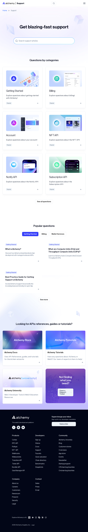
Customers (16, 490)
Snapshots (39, 467)
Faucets (38, 453)
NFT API (15, 450)
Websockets (16, 457)
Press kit (15, 497)
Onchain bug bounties (66, 470)
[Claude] (42, 517)
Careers (15, 487)
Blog (60, 443)
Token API (15, 464)
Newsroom (16, 494)
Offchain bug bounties (66, 467)
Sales (37, 483)
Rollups (14, 447)
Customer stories (65, 447)
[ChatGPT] (29, 517)
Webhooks (16, 453)
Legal (14, 504)
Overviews (63, 450)
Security (15, 500)
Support (38, 450)
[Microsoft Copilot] (39, 517)
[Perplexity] (35, 517)
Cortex (14, 440)
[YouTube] (23, 427)
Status (37, 443)
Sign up (37, 440)
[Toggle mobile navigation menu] (84, 3)
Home (5, 10)
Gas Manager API (18, 470)
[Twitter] (13, 427)
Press (37, 487)
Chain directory (40, 460)
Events (61, 457)
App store (62, 453)
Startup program (65, 464)
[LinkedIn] (18, 427)
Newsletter (63, 460)
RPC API (15, 443)
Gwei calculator (41, 457)
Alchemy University (65, 440)
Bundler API (16, 467)
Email (37, 490)
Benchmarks (39, 464)
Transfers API (17, 460)
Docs (37, 447)
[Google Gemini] (32, 517)
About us (15, 483)
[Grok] (45, 517)
